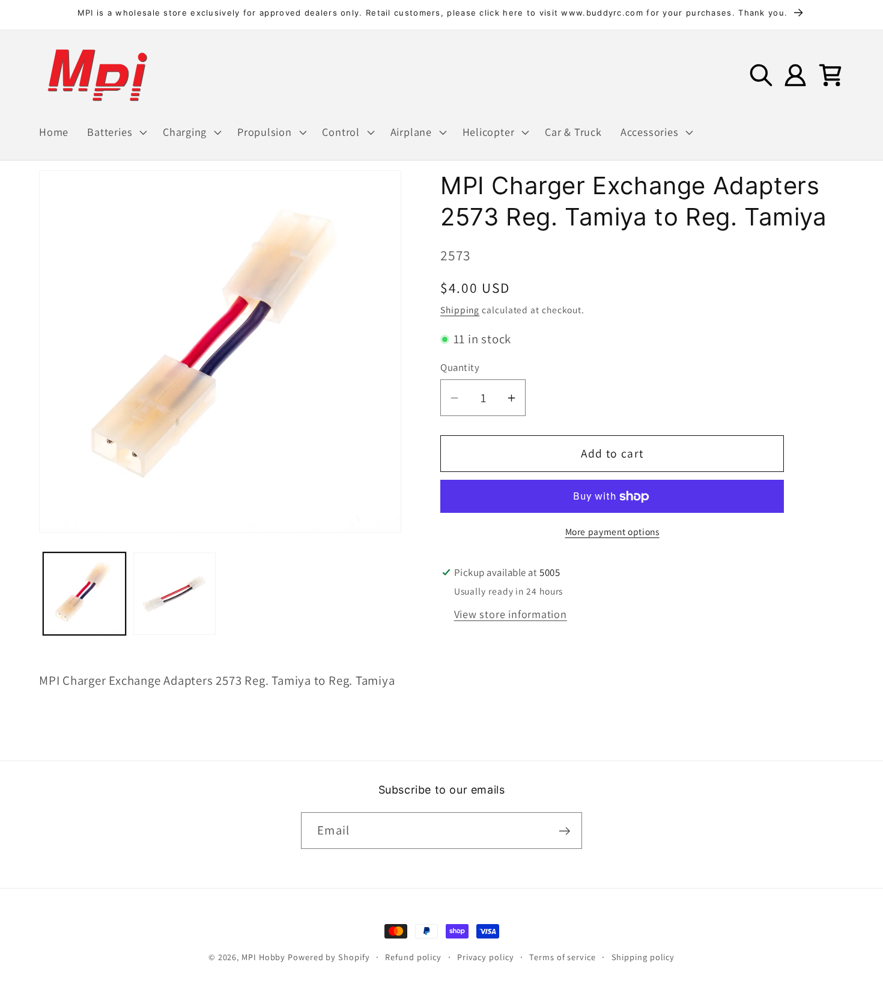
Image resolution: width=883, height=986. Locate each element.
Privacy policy (485, 957)
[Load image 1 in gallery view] (84, 594)
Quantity (459, 368)
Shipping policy (643, 957)
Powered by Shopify (328, 957)
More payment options (612, 531)
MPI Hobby (263, 957)
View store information (510, 614)
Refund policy (413, 957)
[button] (116, 132)
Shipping (459, 310)
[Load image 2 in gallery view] (174, 594)
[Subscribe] (564, 831)
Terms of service (562, 957)
